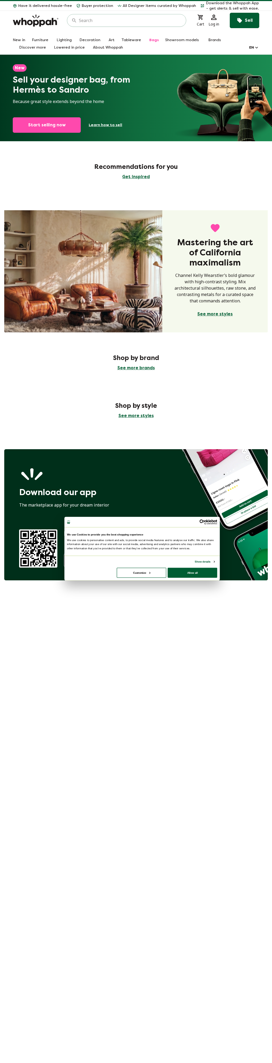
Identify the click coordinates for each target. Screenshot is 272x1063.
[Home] (35, 21)
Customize (139, 572)
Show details (202, 561)
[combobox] (130, 20)
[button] (229, 6)
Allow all (192, 572)
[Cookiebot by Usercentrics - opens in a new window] (202, 522)
